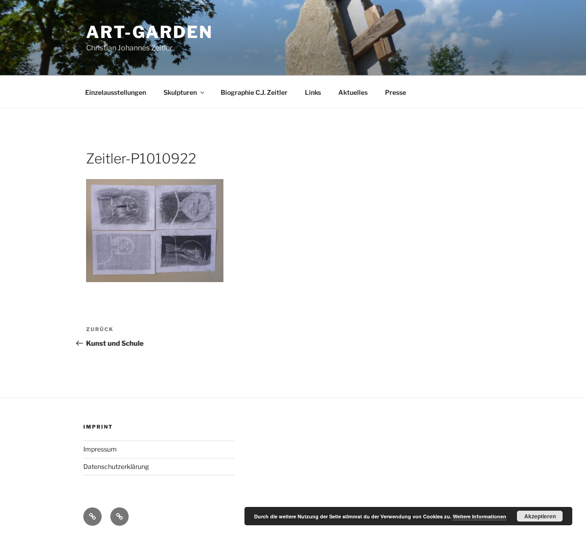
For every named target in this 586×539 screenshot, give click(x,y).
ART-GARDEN (149, 32)
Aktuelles (353, 92)
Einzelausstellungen (115, 92)
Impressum (100, 449)
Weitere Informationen (479, 516)
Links (313, 92)
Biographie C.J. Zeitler (254, 92)
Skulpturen (180, 92)
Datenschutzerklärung (116, 466)
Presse (395, 92)
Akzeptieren (540, 516)
